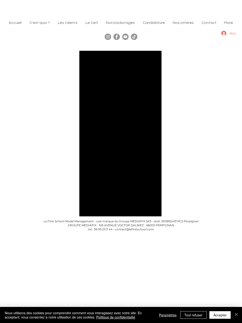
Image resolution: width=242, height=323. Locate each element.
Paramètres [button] (168, 315)
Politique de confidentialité (115, 317)
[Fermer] (236, 315)
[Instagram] (108, 37)
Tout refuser (193, 315)
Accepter (220, 315)
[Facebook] (116, 37)
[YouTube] (125, 37)
